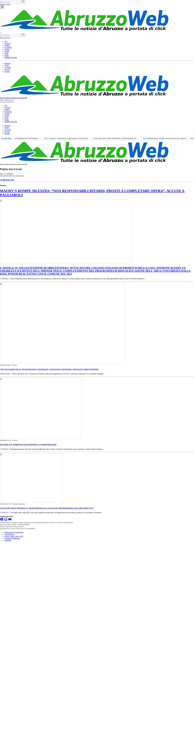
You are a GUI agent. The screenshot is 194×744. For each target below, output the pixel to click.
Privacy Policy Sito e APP (13, 536)
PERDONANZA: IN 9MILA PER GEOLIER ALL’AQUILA (157, 138)
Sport (6, 54)
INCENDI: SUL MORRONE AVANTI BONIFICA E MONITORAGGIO (28, 445)
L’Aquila (7, 67)
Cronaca (7, 43)
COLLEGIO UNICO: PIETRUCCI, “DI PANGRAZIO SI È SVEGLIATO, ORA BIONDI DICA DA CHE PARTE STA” (108, 138)
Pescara (7, 69)
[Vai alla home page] (84, 30)
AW (5, 41)
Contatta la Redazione (12, 538)
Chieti (6, 65)
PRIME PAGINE (10, 58)
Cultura (7, 49)
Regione (7, 63)
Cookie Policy (9, 534)
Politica (7, 45)
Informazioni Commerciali (13, 532)
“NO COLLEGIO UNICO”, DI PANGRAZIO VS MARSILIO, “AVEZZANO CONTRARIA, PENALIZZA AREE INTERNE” (49, 369)
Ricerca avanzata (5, 4)
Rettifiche (7, 540)
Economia (8, 47)
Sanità (6, 51)
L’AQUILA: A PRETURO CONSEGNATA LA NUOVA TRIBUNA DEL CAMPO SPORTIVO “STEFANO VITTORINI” (59, 138)
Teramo (7, 71)
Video (6, 56)
